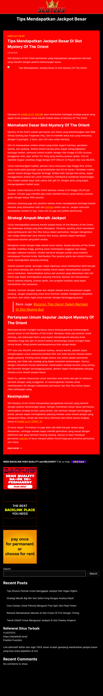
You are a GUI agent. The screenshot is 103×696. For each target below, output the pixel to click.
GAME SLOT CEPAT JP (29, 421)
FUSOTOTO (9, 632)
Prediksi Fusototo (12, 640)
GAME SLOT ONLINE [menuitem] (32, 114)
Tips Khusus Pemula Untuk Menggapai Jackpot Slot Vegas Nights (42, 591)
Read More (15, 448)
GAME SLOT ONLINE (16, 36)
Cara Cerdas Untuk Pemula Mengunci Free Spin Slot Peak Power (41, 605)
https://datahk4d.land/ (15, 636)
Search (7, 569)
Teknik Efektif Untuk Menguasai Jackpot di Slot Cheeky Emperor (41, 620)
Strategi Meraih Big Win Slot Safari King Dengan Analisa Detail (40, 598)
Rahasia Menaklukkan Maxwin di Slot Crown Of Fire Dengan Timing (43, 613)
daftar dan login (27, 647)
